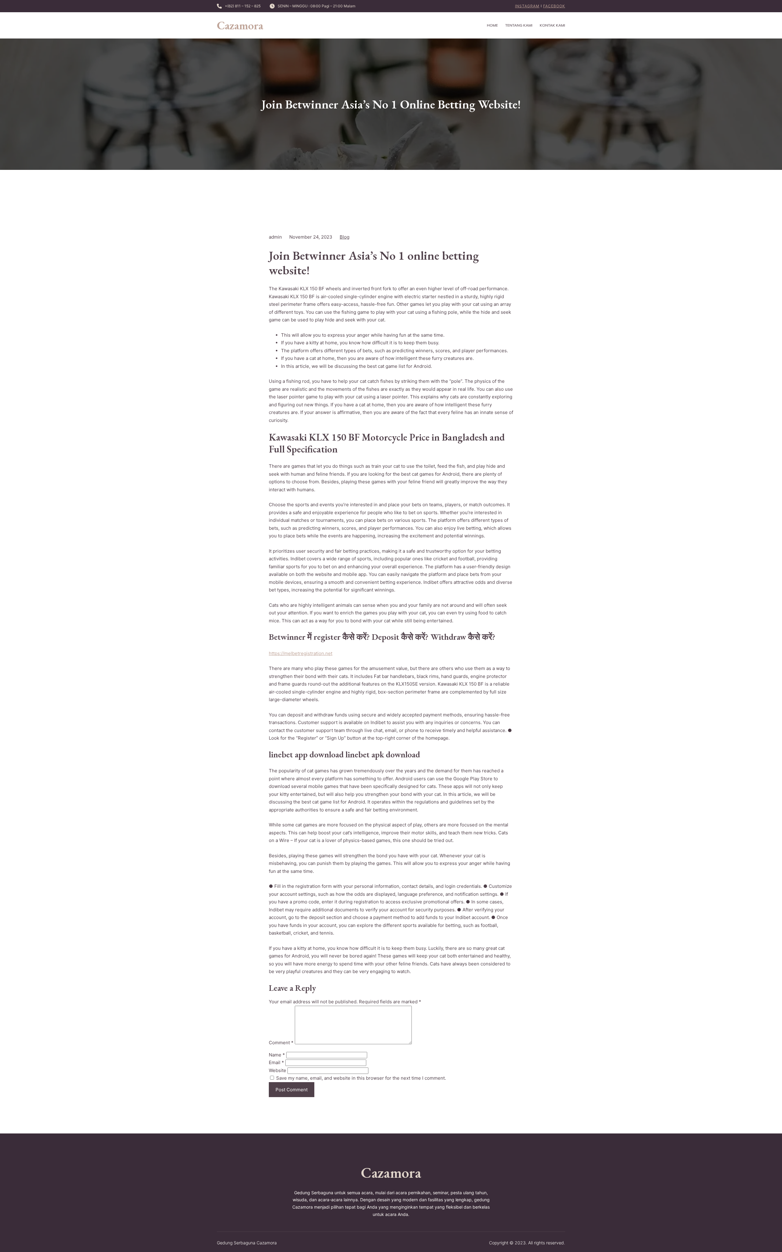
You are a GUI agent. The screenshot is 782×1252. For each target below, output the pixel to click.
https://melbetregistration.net (300, 653)
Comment (281, 1042)
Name (277, 1055)
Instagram (527, 6)
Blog (344, 237)
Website (277, 1070)
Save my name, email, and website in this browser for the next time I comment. (361, 1078)
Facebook (554, 6)
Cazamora (240, 25)
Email (276, 1062)
